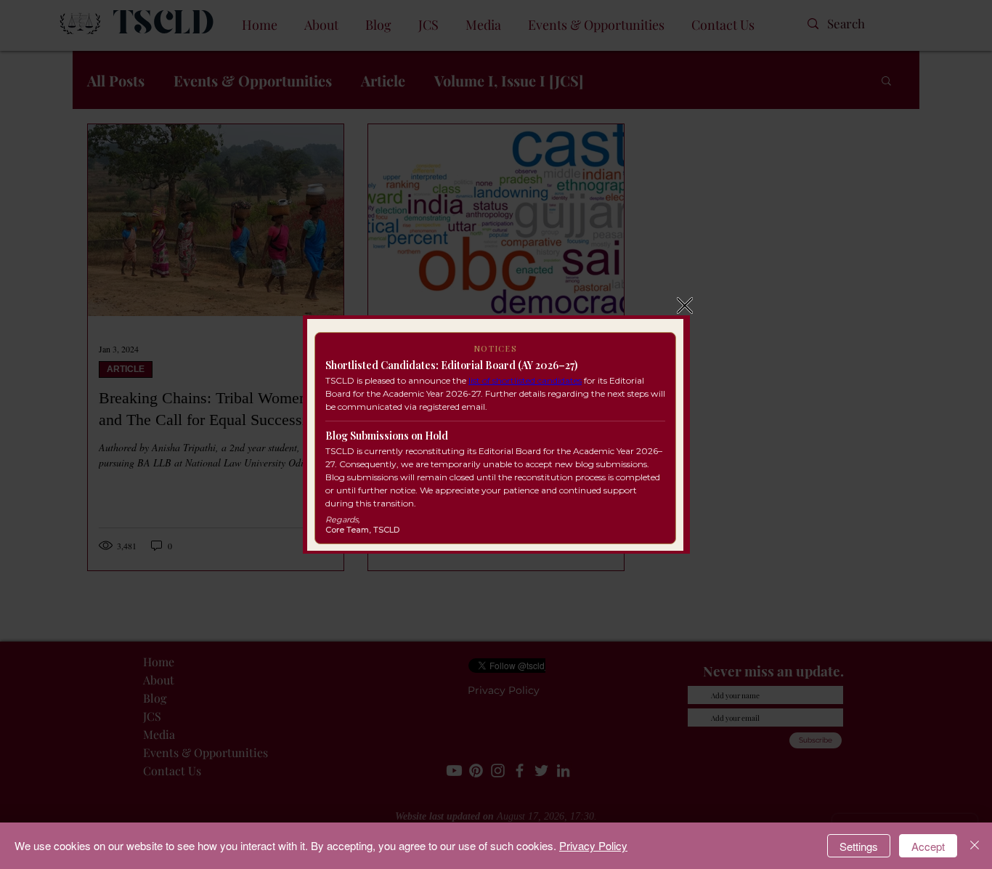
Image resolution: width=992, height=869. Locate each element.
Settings (858, 846)
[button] (685, 305)
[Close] (974, 845)
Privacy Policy (593, 845)
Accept (928, 846)
